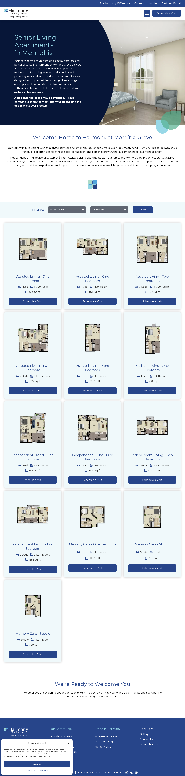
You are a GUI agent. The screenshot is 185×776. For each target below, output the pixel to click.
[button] (68, 743)
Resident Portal (171, 3)
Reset (142, 209)
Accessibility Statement (89, 772)
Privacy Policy (42, 771)
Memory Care (103, 746)
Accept (37, 764)
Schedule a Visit (149, 744)
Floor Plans (146, 729)
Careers (139, 3)
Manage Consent (113, 772)
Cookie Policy (30, 771)
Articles (152, 3)
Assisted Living (104, 741)
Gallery (144, 734)
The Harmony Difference (115, 3)
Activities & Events (61, 736)
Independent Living (107, 736)
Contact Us (146, 739)
